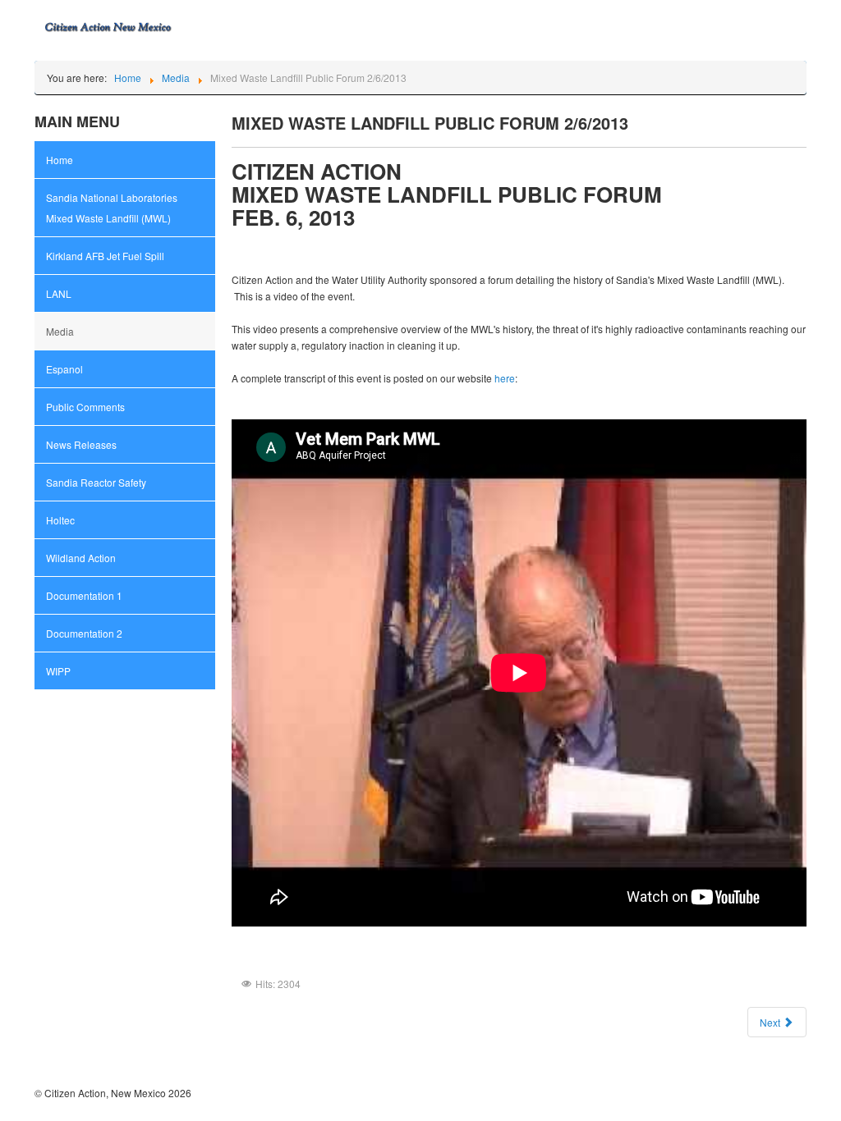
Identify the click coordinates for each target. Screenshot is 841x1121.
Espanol (64, 369)
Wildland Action (81, 558)
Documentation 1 (84, 595)
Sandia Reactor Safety (96, 482)
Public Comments (85, 407)
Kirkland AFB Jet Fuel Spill (105, 256)
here (504, 378)
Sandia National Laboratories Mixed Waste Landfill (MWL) (111, 207)
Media (60, 331)
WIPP (58, 671)
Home (59, 160)
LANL (58, 293)
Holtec (60, 520)
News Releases (81, 444)
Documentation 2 (84, 633)
